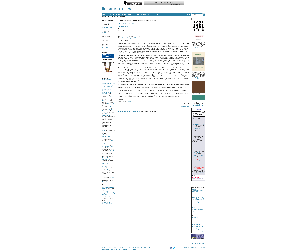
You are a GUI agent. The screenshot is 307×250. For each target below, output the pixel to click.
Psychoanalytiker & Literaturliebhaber (196, 202)
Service (137, 14)
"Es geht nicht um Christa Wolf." (107, 146)
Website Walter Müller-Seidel (197, 243)
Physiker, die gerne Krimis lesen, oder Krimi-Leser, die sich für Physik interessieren (198, 198)
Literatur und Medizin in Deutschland (108, 162)
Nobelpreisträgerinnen (198, 152)
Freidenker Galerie (198, 121)
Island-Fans (194, 195)
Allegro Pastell (123, 26)
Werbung (134, 249)
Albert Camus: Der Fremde (198, 124)
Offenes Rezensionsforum (108, 35)
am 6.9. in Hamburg (200, 142)
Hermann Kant (105, 90)
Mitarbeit (143, 14)
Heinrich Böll (105, 85)
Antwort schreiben (185, 106)
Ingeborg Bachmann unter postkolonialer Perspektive (198, 229)
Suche (188, 14)
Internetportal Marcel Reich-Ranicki (107, 114)
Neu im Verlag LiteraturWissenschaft (198, 78)
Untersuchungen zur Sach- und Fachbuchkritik (198, 223)
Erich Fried (104, 100)
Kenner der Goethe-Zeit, (197, 205)
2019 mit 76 (105, 143)
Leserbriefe (121, 247)
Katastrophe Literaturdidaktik (198, 134)
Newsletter (126, 249)
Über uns (150, 14)
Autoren (130, 14)
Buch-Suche (105, 249)
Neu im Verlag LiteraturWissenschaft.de (198, 48)
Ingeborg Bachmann (107, 110)
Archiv (112, 14)
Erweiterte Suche (149, 247)
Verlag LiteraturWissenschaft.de (198, 105)
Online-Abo (105, 47)
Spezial (118, 14)
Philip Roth (112, 83)
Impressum (187, 247)
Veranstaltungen (116, 249)
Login (157, 14)
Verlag (203, 8)
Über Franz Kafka (198, 149)
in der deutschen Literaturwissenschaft (107, 202)
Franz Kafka (105, 182)
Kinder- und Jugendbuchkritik (198, 226)
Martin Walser (107, 86)
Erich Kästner (195, 217)
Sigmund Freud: (108, 193)
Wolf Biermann (109, 88)
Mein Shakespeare (106, 89)
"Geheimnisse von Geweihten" (198, 129)
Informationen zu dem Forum (126, 23)
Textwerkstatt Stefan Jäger (198, 155)
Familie (104, 32)
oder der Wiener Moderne (197, 209)
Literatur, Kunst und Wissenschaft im (108, 187)
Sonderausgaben (106, 79)
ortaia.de (129, 101)
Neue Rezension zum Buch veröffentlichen (129, 111)
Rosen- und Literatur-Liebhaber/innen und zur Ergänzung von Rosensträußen (197, 191)
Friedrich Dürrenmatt (106, 92)
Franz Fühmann (110, 103)
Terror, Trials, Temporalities (106, 170)
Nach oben (202, 247)
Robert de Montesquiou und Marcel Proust (108, 158)
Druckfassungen (137, 247)
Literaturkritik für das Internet (196, 220)
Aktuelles (105, 14)
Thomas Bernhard (106, 97)
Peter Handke (111, 106)
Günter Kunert (105, 83)
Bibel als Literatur (109, 197)
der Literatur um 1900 (197, 207)
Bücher (124, 14)
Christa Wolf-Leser (196, 211)
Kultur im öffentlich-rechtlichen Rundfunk (107, 26)
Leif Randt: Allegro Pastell (129, 38)
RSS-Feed (104, 247)
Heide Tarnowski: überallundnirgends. (107, 135)
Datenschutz (194, 247)
